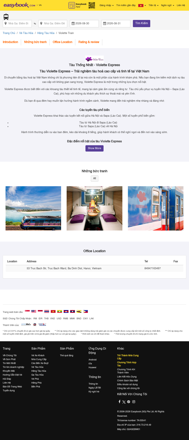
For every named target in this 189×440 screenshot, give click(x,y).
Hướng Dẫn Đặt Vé (12, 375)
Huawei (92, 368)
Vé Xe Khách (37, 356)
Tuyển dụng (9, 391)
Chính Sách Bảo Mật (127, 381)
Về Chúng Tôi (10, 356)
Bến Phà (35, 387)
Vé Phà (35, 379)
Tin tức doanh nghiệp (13, 367)
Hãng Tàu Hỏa (45, 33)
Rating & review (88, 42)
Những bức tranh (35, 42)
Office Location (62, 42)
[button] (142, 5)
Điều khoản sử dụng (127, 385)
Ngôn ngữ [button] (166, 5)
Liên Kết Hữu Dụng (127, 377)
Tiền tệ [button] (153, 5)
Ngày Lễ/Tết (95, 388)
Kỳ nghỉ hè (94, 392)
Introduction (10, 42)
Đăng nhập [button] (106, 5)
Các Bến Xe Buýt (39, 363)
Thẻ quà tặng (66, 356)
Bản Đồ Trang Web (12, 387)
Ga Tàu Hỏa (37, 375)
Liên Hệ (181, 5)
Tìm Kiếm (141, 23)
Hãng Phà (36, 383)
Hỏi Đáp (7, 379)
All (94, 178)
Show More (94, 148)
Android (93, 360)
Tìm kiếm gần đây (126, 5)
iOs (90, 364)
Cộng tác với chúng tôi (128, 388)
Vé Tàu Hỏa (26, 33)
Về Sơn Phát (9, 359)
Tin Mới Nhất (9, 363)
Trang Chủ (9, 33)
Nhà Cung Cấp (39, 359)
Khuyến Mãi (9, 371)
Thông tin (93, 384)
